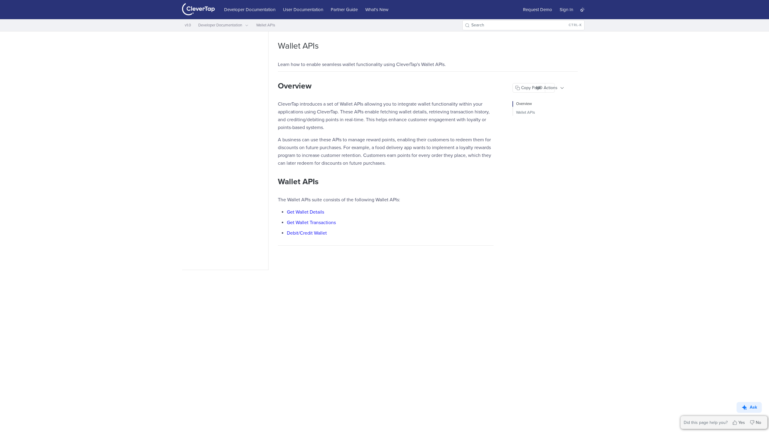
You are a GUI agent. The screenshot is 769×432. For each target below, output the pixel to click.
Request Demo (537, 9)
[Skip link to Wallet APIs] (273, 182)
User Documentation (303, 9)
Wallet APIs (525, 112)
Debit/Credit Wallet (307, 233)
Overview (524, 103)
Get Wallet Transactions (311, 223)
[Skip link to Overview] (273, 86)
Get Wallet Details (305, 212)
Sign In (566, 9)
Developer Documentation (249, 9)
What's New (376, 9)
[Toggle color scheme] (582, 9)
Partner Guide (344, 9)
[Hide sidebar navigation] (267, 150)
